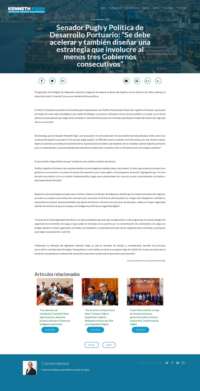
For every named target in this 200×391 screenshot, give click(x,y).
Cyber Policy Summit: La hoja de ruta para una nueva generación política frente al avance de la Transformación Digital (144, 317)
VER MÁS (50, 330)
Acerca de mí (115, 7)
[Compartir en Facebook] (42, 80)
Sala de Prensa (132, 7)
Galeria (145, 7)
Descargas (168, 7)
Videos (156, 7)
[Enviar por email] (126, 80)
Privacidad (181, 7)
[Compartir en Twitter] (52, 80)
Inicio (103, 7)
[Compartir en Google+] (63, 80)
